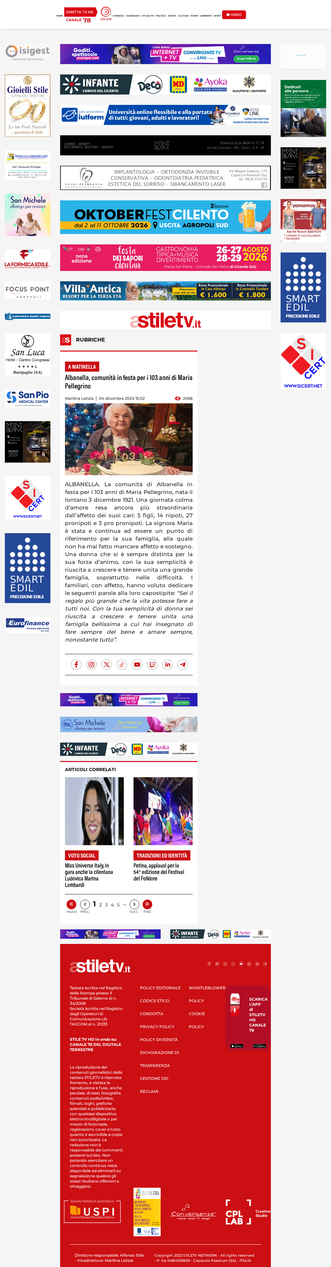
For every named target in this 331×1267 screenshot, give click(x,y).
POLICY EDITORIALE (160, 987)
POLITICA (161, 16)
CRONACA (118, 16)
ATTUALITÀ (148, 16)
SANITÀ (172, 16)
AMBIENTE (206, 16)
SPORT (217, 16)
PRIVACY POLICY (157, 1026)
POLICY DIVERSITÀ (159, 1039)
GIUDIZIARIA (133, 16)
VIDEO (235, 15)
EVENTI (194, 16)
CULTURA (183, 16)
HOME (59, 16)
